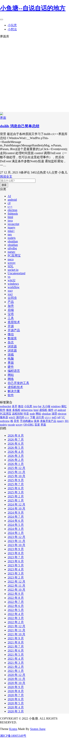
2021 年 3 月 (16, 662)
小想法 (12, 29)
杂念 (11, 342)
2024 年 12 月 (16, 504)
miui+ (11, 231)
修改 (9, 410)
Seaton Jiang (37, 729)
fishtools (13, 213)
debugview (27, 410)
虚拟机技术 (15, 387)
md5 (54, 417)
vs (9, 276)
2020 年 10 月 (16, 683)
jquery (11, 227)
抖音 (26, 413)
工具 (11, 318)
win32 (11, 280)
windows (13, 283)
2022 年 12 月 (16, 581)
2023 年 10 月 (16, 545)
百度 (37, 424)
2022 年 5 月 (16, 610)
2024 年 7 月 (16, 516)
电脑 (11, 358)
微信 (11, 334)
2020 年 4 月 (16, 707)
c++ (10, 206)
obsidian (13, 241)
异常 (16, 421)
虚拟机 (43, 410)
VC (63, 417)
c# (9, 203)
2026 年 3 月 (16, 455)
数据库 (12, 338)
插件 (50, 410)
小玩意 (12, 25)
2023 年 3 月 (16, 573)
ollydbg (12, 248)
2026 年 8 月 (16, 435)
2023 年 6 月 (16, 561)
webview (5, 421)
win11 (12, 417)
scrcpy (12, 262)
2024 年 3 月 (16, 528)
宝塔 (11, 314)
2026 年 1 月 (16, 464)
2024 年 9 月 (16, 512)
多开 (14, 406)
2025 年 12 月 (16, 468)
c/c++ (48, 417)
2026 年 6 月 (16, 443)
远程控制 (17, 413)
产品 (11, 301)
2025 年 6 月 (16, 488)
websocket (5, 406)
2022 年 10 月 (16, 589)
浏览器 (12, 346)
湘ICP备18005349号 (13, 735)
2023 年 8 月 (16, 553)
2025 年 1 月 (16, 500)
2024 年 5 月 (16, 524)
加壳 (11, 306)
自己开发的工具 (18, 383)
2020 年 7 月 (16, 695)
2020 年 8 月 (16, 691)
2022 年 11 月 (16, 585)
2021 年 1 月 (16, 670)
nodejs (12, 238)
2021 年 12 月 (16, 626)
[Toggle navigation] (1, 19)
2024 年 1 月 (16, 533)
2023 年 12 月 (16, 537)
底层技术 (14, 322)
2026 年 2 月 (16, 459)
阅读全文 (6, 176)
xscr (10, 290)
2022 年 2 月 (16, 622)
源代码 (20, 417)
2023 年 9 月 (16, 549)
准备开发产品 (48, 421)
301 (67, 421)
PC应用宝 (14, 255)
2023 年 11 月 (16, 541)
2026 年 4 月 (16, 451)
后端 (11, 310)
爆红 (64, 406)
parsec (11, 251)
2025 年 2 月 (16, 496)
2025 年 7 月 (16, 484)
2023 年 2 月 (16, 577)
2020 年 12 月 (16, 674)
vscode (11, 424)
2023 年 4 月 (16, 569)
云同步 (12, 297)
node (32, 413)
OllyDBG (28, 424)
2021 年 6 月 (16, 650)
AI (9, 196)
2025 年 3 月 (16, 492)
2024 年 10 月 (16, 508)
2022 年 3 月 (16, 618)
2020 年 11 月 (16, 679)
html (10, 217)
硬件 (11, 366)
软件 (11, 395)
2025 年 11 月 (16, 472)
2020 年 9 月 (16, 687)
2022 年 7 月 (16, 601)
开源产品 (14, 330)
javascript (13, 224)
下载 (32, 417)
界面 (3, 117)
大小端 (46, 406)
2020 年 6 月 (16, 699)
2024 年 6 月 (16, 520)
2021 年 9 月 (16, 638)
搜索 (4, 185)
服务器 (4, 417)
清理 (54, 413)
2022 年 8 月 (16, 597)
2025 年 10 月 (16, 476)
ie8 (59, 417)
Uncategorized (16, 273)
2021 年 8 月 (16, 642)
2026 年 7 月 (16, 439)
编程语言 (14, 370)
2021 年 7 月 (16, 646)
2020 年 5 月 (16, 703)
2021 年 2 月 (16, 666)
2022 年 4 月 (16, 614)
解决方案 (14, 391)
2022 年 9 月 (16, 593)
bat (39, 406)
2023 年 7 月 (16, 557)
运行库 (40, 417)
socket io (13, 269)
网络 (11, 379)
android (12, 199)
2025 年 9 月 (16, 480)
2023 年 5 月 (16, 565)
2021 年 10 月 (16, 634)
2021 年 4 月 (16, 658)
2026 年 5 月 (16, 447)
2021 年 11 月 (16, 630)
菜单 (36, 421)
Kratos (13, 729)
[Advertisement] (34, 75)
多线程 (16, 410)
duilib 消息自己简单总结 (19, 126)
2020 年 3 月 (16, 711)
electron (12, 210)
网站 (11, 374)
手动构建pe (26, 421)
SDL (11, 266)
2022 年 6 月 (16, 606)
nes (10, 234)
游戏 (11, 354)
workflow (14, 287)
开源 (11, 326)
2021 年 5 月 (16, 654)
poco (11, 259)
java (10, 220)
